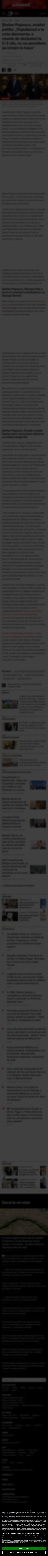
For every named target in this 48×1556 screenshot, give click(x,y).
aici (31, 1525)
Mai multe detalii (11, 1517)
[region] (24, 1530)
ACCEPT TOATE (24, 1548)
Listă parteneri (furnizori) (8, 1544)
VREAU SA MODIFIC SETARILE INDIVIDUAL (24, 1553)
